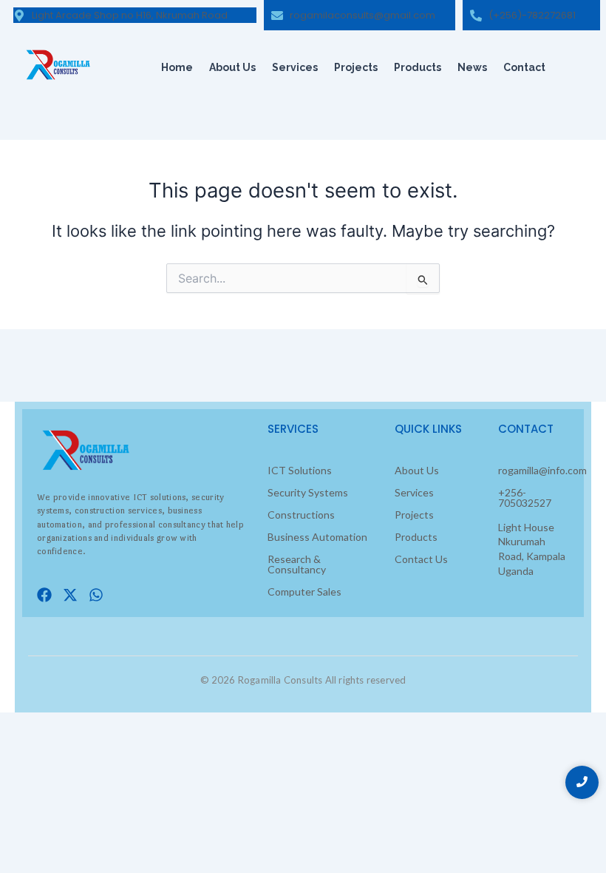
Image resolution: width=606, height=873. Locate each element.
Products (417, 67)
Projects (356, 67)
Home (177, 67)
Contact (524, 67)
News (472, 67)
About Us (232, 67)
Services (295, 67)
